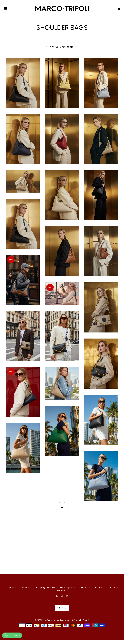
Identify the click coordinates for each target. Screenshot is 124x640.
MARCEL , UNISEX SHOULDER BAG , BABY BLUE (101, 81)
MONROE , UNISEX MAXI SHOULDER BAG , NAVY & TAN (23, 277)
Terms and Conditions (92, 587)
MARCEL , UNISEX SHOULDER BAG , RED (62, 137)
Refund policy (67, 587)
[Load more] (62, 507)
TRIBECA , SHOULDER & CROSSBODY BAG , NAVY (22, 390)
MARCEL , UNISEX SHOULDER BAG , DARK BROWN (23, 81)
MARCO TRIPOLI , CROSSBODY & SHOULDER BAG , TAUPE (23, 334)
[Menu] (5, 9)
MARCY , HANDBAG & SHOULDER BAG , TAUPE (62, 381)
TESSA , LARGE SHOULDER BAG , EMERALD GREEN (62, 429)
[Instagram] (62, 596)
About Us (26, 587)
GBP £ (60, 608)
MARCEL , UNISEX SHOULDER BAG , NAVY (23, 137)
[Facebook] (57, 596)
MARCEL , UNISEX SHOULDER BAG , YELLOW (62, 81)
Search (12, 587)
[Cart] (118, 8)
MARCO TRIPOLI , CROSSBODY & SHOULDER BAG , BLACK (62, 334)
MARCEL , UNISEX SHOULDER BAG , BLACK (23, 221)
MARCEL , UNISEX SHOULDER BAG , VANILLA (62, 193)
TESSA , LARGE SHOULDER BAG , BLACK (101, 417)
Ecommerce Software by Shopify (74, 620)
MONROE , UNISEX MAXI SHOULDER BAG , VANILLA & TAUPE (62, 290)
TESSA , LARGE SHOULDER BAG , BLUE (101, 473)
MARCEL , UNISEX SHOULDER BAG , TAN (62, 249)
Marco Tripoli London (50, 620)
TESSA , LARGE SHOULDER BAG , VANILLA (22, 446)
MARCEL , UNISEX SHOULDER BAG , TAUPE (23, 179)
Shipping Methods (45, 587)
